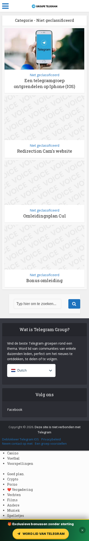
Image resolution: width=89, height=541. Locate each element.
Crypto (12, 479)
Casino (13, 453)
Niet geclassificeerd (44, 75)
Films (12, 500)
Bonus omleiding (44, 280)
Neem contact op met (17, 443)
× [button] (82, 530)
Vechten (14, 494)
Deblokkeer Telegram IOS (20, 439)
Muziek (13, 510)
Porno (12, 484)
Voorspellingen (20, 463)
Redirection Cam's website (44, 151)
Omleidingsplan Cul (44, 216)
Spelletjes (15, 515)
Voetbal (13, 458)
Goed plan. (15, 474)
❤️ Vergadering (20, 489)
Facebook (14, 409)
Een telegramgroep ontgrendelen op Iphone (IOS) (44, 83)
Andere (13, 505)
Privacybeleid (51, 439)
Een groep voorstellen (51, 443)
